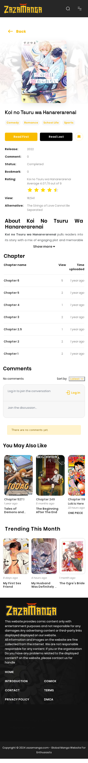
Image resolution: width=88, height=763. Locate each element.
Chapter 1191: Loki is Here (77, 501)
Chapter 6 (11, 281)
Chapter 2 (11, 341)
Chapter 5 (11, 293)
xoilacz (35, 720)
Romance (31, 123)
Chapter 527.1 (14, 499)
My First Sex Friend (12, 585)
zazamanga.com (37, 747)
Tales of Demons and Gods (14, 512)
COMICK (50, 681)
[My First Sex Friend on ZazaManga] (16, 556)
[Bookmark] (79, 137)
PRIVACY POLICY (17, 699)
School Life (51, 123)
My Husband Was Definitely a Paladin (44, 586)
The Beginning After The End (47, 510)
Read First (21, 137)
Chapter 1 (11, 354)
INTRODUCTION (16, 681)
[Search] (68, 8)
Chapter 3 (11, 317)
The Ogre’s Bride (72, 583)
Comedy (13, 123)
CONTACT (12, 690)
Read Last (56, 137)
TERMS (49, 690)
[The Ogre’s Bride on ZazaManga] (72, 556)
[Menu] (79, 8)
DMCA (48, 699)
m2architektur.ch (22, 727)
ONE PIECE (75, 513)
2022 (30, 149)
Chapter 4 (11, 305)
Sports (68, 123)
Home (9, 672)
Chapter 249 (45, 499)
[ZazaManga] (23, 8)
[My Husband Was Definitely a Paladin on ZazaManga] (44, 556)
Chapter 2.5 (13, 329)
